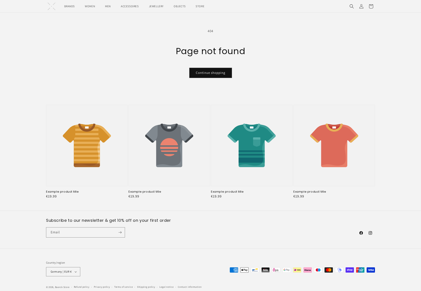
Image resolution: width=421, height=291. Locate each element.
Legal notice (166, 286)
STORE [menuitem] (200, 6)
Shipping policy (146, 286)
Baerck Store (62, 287)
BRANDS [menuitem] (69, 6)
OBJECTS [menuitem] (180, 6)
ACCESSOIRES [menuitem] (130, 6)
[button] (352, 6)
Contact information (190, 286)
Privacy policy (102, 286)
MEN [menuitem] (108, 6)
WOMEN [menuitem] (90, 6)
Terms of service (123, 286)
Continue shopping (210, 73)
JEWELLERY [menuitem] (156, 6)
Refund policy (81, 286)
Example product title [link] (62, 192)
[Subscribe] (120, 232)
